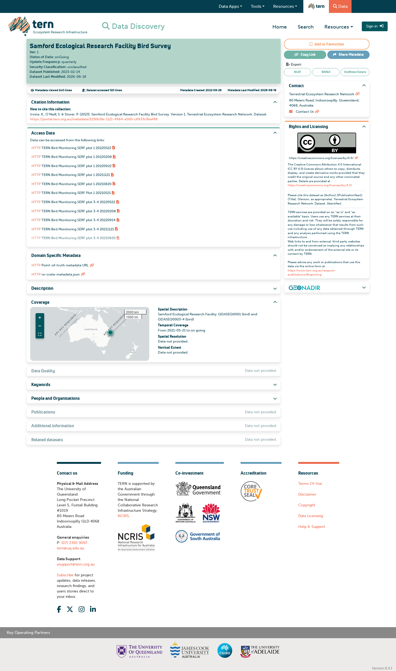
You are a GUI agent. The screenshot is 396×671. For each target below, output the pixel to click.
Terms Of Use (310, 483)
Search (306, 27)
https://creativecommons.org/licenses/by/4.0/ (320, 185)
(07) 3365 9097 (73, 543)
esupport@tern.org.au (76, 564)
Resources (336, 27)
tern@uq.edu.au (70, 548)
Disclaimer (307, 494)
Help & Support (311, 526)
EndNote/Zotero (355, 72)
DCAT (297, 72)
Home (279, 27)
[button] (110, 332)
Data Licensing (310, 516)
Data (343, 6)
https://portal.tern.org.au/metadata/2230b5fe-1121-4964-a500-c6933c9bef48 (94, 119)
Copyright (306, 505)
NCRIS (123, 516)
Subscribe (65, 575)
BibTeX (326, 72)
